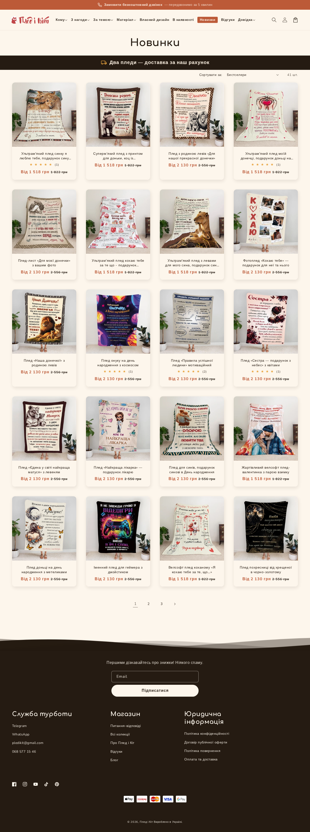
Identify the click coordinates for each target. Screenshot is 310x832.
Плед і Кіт (146, 822)
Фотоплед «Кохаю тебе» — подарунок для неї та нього (265, 263)
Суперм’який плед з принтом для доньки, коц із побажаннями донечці (118, 158)
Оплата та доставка (201, 759)
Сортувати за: (210, 75)
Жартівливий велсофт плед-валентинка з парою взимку (266, 469)
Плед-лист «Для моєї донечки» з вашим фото (44, 263)
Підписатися (155, 690)
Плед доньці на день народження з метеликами (44, 569)
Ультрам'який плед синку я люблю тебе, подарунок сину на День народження (44, 158)
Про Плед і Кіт (122, 743)
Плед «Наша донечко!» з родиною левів (44, 362)
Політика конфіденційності (206, 733)
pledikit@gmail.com (28, 743)
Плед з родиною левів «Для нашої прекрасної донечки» (192, 156)
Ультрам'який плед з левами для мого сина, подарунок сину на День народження (191, 265)
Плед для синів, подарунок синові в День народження (192, 469)
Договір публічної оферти (205, 742)
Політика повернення (202, 751)
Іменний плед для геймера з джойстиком (118, 569)
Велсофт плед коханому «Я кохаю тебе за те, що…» (192, 569)
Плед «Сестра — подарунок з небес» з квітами (266, 362)
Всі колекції (120, 734)
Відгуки (116, 751)
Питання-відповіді (125, 726)
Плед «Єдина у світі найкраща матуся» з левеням (44, 469)
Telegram (19, 726)
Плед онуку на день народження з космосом (118, 362)
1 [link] (135, 603)
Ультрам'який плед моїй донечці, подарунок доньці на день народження (266, 158)
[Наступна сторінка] (174, 604)
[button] (62, 20)
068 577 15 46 (24, 751)
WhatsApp (21, 734)
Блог (114, 760)
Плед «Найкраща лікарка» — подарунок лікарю (118, 469)
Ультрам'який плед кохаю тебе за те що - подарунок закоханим (118, 265)
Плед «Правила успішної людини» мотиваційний (192, 362)
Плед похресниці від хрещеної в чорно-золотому (266, 569)
